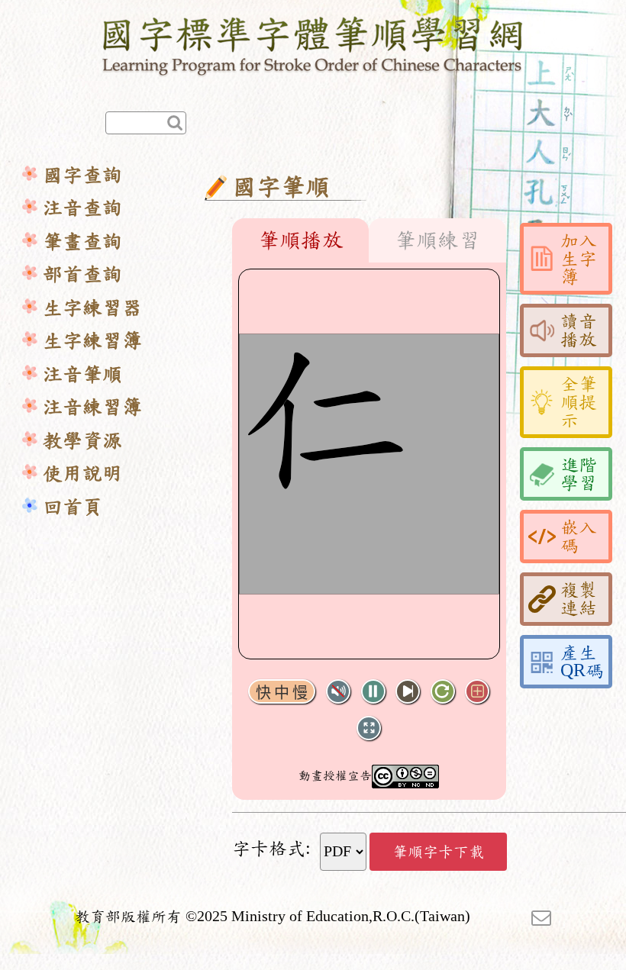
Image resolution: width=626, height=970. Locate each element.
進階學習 (578, 474)
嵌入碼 (578, 536)
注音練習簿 (92, 407)
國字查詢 (82, 175)
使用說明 (82, 473)
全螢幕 (369, 728)
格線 (477, 692)
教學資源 (82, 440)
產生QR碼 (582, 661)
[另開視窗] (541, 916)
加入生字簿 (578, 258)
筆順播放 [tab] (301, 240)
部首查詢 (82, 274)
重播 (443, 692)
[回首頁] (313, 43)
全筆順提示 (578, 402)
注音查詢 (82, 208)
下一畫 (408, 692)
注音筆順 (82, 374)
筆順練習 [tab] (437, 240)
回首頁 (72, 507)
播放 (373, 692)
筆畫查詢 (82, 241)
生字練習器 (92, 307)
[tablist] (369, 240)
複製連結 (578, 599)
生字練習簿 (92, 340)
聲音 (338, 692)
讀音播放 (578, 330)
